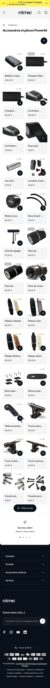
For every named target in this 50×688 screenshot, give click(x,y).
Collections (12, 25)
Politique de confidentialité (35, 670)
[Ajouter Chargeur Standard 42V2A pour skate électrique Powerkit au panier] (20, 103)
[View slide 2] (23, 537)
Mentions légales (12, 676)
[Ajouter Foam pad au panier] (43, 138)
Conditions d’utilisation (14, 673)
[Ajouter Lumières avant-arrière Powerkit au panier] (43, 173)
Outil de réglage (13, 250)
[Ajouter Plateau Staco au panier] (43, 348)
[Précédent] (4, 3)
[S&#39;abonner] (42, 621)
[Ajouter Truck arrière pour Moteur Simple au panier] (20, 453)
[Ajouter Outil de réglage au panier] (20, 243)
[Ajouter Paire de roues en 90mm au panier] (43, 278)
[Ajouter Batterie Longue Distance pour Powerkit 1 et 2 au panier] (20, 68)
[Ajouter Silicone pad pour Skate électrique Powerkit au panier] (43, 383)
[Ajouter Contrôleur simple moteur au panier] (20, 138)
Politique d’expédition (26, 676)
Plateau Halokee (13, 321)
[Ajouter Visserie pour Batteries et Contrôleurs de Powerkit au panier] (43, 488)
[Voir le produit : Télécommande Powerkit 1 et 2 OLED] (20, 418)
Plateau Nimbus (13, 356)
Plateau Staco (35, 356)
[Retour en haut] (44, 41)
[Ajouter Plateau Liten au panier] (43, 313)
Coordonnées (39, 676)
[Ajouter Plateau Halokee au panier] (20, 313)
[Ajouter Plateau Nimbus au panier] (20, 348)
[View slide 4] (29, 537)
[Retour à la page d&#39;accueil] (4, 25)
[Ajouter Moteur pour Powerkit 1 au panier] (20, 208)
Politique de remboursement (15, 670)
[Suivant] (46, 3)
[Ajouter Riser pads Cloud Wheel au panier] (20, 383)
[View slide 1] (20, 537)
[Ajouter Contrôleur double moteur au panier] (43, 103)
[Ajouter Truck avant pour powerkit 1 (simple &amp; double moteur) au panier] (43, 453)
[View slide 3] (26, 537)
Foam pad (33, 145)
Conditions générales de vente (33, 673)
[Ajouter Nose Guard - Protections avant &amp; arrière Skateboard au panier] (43, 208)
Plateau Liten (34, 321)
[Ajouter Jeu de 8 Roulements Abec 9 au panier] (20, 173)
